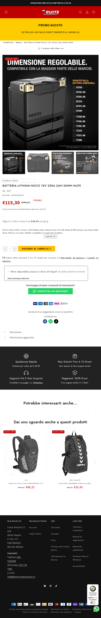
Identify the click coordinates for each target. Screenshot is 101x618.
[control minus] (5, 248)
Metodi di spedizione (78, 548)
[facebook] (45, 321)
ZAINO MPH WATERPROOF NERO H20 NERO (75, 484)
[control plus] (15, 248)
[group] (13, 163)
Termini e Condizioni (78, 529)
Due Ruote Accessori (24, 609)
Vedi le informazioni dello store (18, 278)
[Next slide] (95, 462)
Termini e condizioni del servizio (35, 612)
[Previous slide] (5, 462)
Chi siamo (55, 527)
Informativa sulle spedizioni (61, 612)
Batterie (19, 42)
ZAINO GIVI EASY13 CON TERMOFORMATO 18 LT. (26, 484)
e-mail (25, 382)
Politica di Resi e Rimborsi (81, 558)
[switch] (92, 602)
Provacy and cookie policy (60, 548)
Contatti (55, 533)
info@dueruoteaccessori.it (21, 576)
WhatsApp (38, 382)
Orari (53, 540)
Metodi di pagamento (78, 538)
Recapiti (78, 612)
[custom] (56, 321)
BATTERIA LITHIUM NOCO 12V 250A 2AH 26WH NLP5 (48, 42)
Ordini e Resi (35, 533)
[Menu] (97, 585)
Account (33, 527)
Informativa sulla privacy (82, 609)
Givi (26, 480)
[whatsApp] (50, 321)
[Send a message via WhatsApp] (96, 609)
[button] (6, 12)
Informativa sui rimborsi (60, 609)
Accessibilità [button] (79, 566)
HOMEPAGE (8, 42)
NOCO (15, 180)
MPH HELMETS (74, 480)
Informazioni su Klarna (58, 558)
